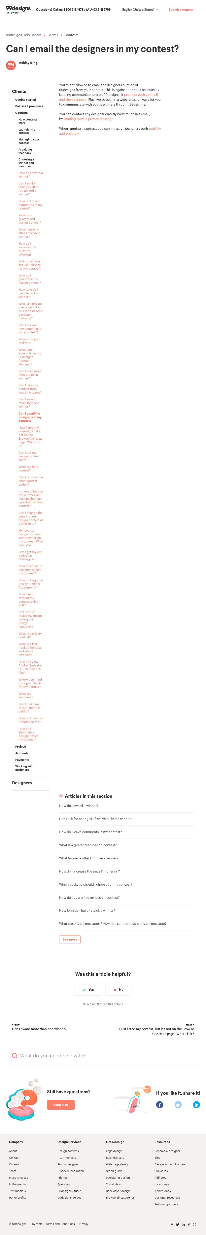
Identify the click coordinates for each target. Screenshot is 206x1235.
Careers (14, 1164)
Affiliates (160, 1177)
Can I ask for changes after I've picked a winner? (28, 189)
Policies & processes (29, 106)
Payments (22, 759)
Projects (21, 746)
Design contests (68, 1151)
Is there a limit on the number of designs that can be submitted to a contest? (31, 499)
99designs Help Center (23, 35)
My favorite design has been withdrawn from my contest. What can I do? (31, 538)
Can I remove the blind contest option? (31, 481)
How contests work (28, 121)
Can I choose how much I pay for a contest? (30, 329)
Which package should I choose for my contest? (30, 265)
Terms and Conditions (60, 1224)
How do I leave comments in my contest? (30, 205)
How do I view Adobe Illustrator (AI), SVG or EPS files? (30, 667)
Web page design (117, 1164)
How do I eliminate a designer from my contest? (29, 734)
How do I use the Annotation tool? (30, 720)
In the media (17, 1184)
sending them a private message (88, 119)
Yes (91, 989)
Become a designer (167, 1151)
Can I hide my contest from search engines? (30, 389)
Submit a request (181, 10)
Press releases (18, 1177)
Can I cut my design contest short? (29, 456)
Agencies (64, 1184)
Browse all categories (120, 1197)
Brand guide (114, 1171)
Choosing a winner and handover (26, 163)
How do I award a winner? (31, 175)
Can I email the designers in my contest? (30, 417)
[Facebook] (159, 1104)
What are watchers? (26, 695)
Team (12, 1171)
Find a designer (68, 1164)
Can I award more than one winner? (29, 403)
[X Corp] (178, 1104)
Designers (22, 783)
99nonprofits (17, 1197)
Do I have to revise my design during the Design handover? (31, 619)
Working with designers (24, 768)
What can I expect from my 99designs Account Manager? (30, 357)
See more (70, 939)
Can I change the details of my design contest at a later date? (31, 518)
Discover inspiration (71, 1171)
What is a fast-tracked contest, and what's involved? (30, 650)
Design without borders (169, 1164)
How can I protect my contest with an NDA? (29, 600)
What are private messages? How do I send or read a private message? (30, 311)
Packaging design (118, 1177)
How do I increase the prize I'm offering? (27, 249)
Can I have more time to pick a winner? (30, 375)
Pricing (62, 1177)
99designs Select (69, 1197)
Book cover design (118, 1191)
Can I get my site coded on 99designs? (30, 556)
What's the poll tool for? (29, 341)
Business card (115, 1157)
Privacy (83, 1224)
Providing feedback (25, 151)
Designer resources (167, 1197)
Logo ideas (161, 1184)
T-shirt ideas (162, 1191)
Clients (52, 35)
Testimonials (17, 1191)
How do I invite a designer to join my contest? (30, 570)
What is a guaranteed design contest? (30, 219)
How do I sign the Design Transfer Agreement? (31, 584)
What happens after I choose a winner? (29, 233)
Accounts (21, 753)
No (121, 989)
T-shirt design (115, 1184)
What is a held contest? (28, 468)
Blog (157, 1157)
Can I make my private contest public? (29, 708)
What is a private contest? (30, 635)
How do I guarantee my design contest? (30, 279)
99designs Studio (69, 1191)
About (13, 1151)
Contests (71, 35)
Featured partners (166, 1204)
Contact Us (60, 1104)
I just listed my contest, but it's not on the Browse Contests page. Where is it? (30, 436)
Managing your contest (29, 141)
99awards (161, 1171)
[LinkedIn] (196, 1104)
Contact (14, 1157)
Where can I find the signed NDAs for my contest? (30, 683)
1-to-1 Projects (67, 1157)
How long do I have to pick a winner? (28, 293)
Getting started (25, 99)
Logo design (114, 1151)
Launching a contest (27, 131)
